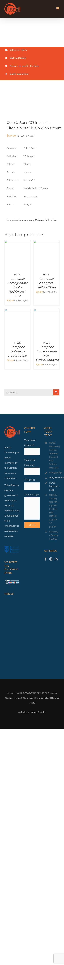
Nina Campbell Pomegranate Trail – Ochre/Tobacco (47, 351)
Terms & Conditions (24, 698)
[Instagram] (50, 559)
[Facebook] (45, 559)
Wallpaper (40, 220)
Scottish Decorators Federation (10, 473)
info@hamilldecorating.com (54, 478)
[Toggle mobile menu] (58, 8)
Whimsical (51, 220)
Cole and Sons (26, 220)
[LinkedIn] (56, 559)
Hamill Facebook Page (54, 486)
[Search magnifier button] (56, 392)
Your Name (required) (30, 443)
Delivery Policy (42, 698)
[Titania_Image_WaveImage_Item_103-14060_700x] (32, 102)
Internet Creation (38, 712)
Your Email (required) (29, 462)
